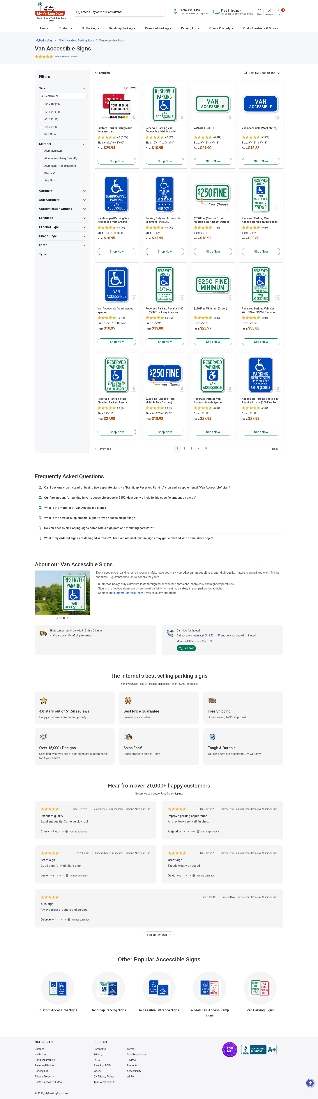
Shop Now (117, 161)
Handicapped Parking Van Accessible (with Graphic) (113, 220)
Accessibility (134, 1071)
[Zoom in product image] (134, 118)
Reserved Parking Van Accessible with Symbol (208, 400)
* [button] (92, 635)
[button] (259, 12)
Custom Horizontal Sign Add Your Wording (115, 130)
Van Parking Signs (260, 1010)
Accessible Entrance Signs (159, 1010)
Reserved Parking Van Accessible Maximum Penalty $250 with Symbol (259, 220)
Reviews (132, 1059)
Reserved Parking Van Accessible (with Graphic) (161, 130)
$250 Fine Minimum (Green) (210, 308)
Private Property (220, 28)
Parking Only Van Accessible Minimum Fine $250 (163, 220)
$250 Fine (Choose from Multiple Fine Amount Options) (212, 220)
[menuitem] (44, 28)
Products (132, 1065)
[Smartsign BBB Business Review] (259, 1049)
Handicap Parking (121, 28)
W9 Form (132, 1076)
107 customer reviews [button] (66, 56)
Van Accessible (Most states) (259, 128)
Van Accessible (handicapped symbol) (115, 310)
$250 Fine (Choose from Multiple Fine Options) (160, 400)
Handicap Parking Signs (108, 1010)
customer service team (128, 593)
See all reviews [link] (157, 935)
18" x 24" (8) (51, 126)
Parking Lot (189, 28)
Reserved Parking (157, 28)
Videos (98, 1071)
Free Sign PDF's (102, 1065)
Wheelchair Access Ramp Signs (209, 1012)
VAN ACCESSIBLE (204, 128)
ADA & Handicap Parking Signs (76, 40)
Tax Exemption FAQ (105, 1082)
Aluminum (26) (53, 150)
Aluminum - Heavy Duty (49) (60, 158)
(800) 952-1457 (211, 635)
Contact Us (100, 1048)
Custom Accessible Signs (57, 1010)
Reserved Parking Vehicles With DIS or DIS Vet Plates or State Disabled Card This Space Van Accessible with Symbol (261, 310)
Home (44, 28)
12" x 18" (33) (52, 104)
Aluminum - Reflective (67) (60, 165)
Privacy (98, 1054)
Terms (130, 1048)
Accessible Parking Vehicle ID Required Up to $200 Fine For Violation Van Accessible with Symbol (260, 400)
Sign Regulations (136, 1054)
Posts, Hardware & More (259, 28)
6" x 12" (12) (51, 119)
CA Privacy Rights (104, 1076)
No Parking (89, 28)
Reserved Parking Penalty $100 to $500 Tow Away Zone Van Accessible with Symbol (164, 310)
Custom (64, 28)
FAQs (97, 1059)
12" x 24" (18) (52, 111)
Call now (188, 648)
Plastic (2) (50, 173)
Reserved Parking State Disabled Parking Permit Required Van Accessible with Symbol (115, 400)
